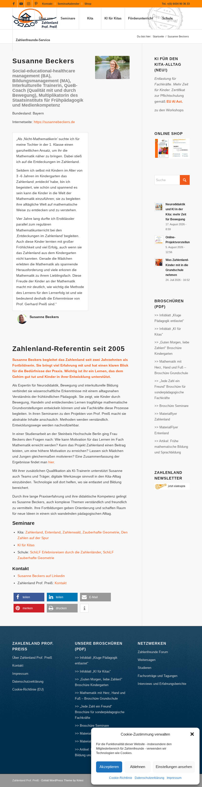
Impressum (174, 778)
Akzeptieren (109, 767)
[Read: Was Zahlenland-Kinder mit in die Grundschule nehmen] (158, 262)
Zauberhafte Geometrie (101, 532)
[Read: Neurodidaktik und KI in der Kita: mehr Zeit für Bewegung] (158, 206)
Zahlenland (34, 532)
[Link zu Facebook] (13, 3)
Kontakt (47, 3)
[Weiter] (83, 137)
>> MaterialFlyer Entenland (166, 430)
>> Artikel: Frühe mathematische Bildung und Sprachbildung (171, 446)
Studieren (144, 668)
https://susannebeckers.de (54, 122)
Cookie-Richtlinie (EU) (28, 689)
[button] (192, 734)
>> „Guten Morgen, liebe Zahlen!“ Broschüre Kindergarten (171, 347)
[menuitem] (47, 3)
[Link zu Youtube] (21, 3)
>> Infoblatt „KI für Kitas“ (167, 331)
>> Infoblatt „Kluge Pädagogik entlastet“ (169, 318)
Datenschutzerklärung (149, 778)
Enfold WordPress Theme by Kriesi (62, 780)
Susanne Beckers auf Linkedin (41, 576)
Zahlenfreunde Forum (153, 652)
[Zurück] (72, 137)
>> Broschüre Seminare (171, 406)
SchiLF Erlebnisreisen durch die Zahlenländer (65, 552)
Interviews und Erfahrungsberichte (162, 684)
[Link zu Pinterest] (36, 3)
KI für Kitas (25, 545)
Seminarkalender (68, 3)
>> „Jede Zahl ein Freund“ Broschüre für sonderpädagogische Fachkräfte (169, 389)
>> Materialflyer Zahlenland (165, 416)
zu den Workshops (169, 110)
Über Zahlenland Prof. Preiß (32, 657)
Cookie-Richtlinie (120, 778)
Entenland (53, 532)
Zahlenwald (72, 532)
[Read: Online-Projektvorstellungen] (158, 239)
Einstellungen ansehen (174, 767)
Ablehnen (137, 767)
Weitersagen (146, 660)
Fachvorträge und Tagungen (157, 676)
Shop (87, 3)
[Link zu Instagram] (28, 3)
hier (51, 462)
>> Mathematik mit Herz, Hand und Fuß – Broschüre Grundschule (171, 367)
